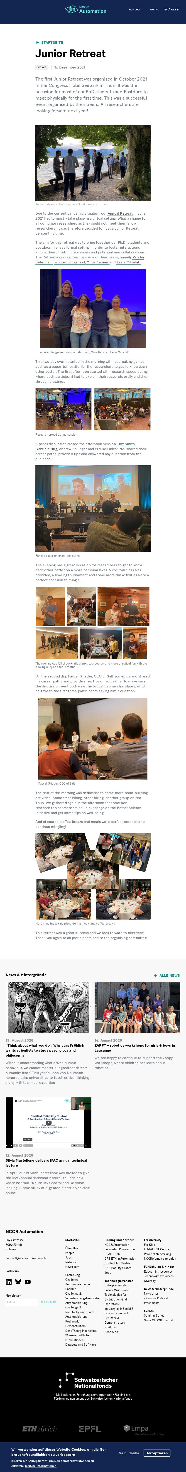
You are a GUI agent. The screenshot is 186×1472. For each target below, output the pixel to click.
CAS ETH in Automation (120, 1258)
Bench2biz (112, 1332)
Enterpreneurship (116, 1285)
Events (149, 1311)
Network (70, 1262)
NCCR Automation (24, 1231)
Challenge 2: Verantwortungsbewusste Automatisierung (82, 1298)
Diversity (150, 1281)
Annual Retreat (120, 213)
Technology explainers (159, 1276)
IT (178, 9)
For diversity (153, 1240)
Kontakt (134, 9)
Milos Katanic (98, 262)
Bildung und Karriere (119, 1240)
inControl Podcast (156, 1298)
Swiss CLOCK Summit (158, 1320)
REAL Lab (111, 1327)
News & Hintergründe (159, 1289)
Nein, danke (129, 1453)
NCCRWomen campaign (160, 1258)
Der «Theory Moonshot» (81, 1330)
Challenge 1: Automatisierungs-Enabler (77, 1284)
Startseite (52, 42)
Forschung (72, 1275)
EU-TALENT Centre (117, 1263)
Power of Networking (157, 1254)
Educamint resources (158, 1271)
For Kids (149, 1244)
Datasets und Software (80, 1344)
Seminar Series (154, 1315)
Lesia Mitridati (128, 262)
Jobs (68, 1257)
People (69, 1253)
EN (166, 9)
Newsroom (72, 1266)
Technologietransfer (119, 1281)
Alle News (169, 975)
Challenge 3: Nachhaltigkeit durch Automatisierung (79, 1312)
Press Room (152, 1303)
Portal (154, 9)
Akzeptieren (157, 1453)
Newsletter (151, 1293)
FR (172, 9)
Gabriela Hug (46, 449)
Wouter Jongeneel (69, 262)
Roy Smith (126, 444)
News (41, 67)
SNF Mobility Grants (118, 1268)
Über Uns (71, 1248)
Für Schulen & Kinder (159, 1266)
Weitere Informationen (40, 1466)
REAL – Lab (112, 1254)
